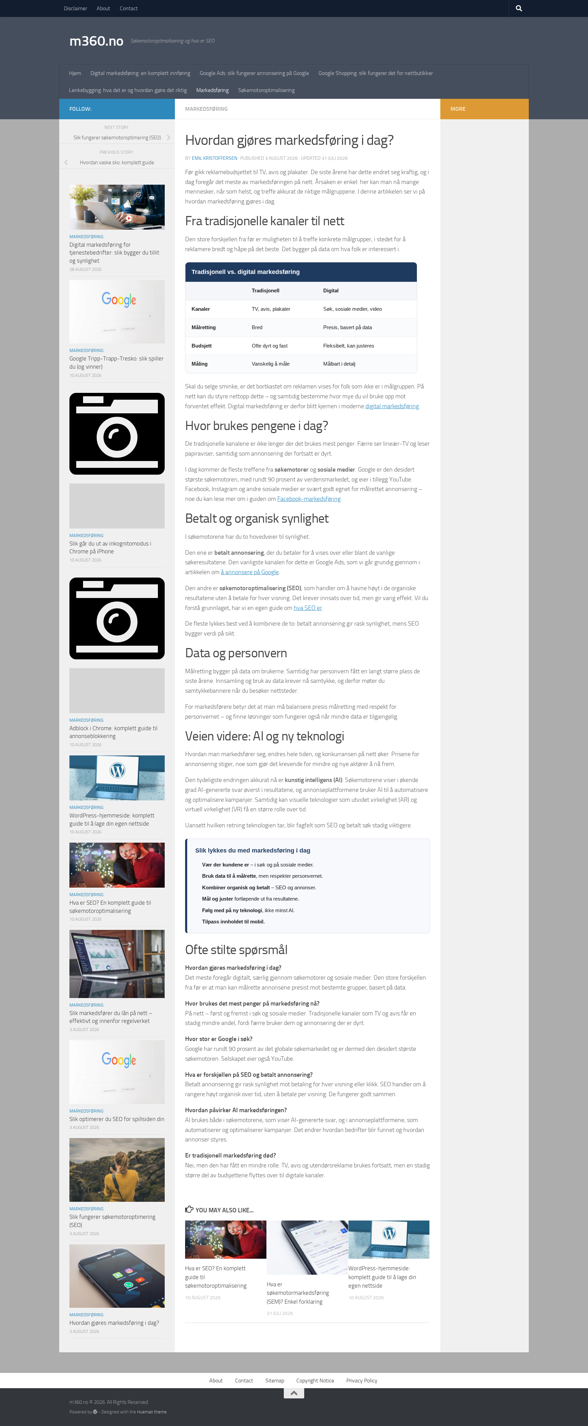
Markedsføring (212, 90)
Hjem (75, 73)
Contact (129, 8)
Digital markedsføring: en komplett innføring (140, 73)
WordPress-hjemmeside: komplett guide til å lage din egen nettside (382, 1277)
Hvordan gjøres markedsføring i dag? (114, 1322)
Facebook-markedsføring (309, 499)
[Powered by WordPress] (95, 1412)
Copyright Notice (315, 1380)
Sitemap (274, 1380)
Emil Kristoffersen (214, 158)
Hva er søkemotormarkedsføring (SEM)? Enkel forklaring (298, 1293)
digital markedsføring (392, 406)
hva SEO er (308, 608)
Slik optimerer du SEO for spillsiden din (116, 1119)
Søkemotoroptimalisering (266, 90)
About (103, 8)
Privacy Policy (362, 1380)
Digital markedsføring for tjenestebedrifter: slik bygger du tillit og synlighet (114, 252)
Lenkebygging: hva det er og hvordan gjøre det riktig (128, 90)
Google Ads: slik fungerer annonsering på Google (254, 73)
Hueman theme (152, 1411)
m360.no (96, 40)
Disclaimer (75, 8)
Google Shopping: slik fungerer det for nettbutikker (375, 73)
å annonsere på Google (250, 572)
